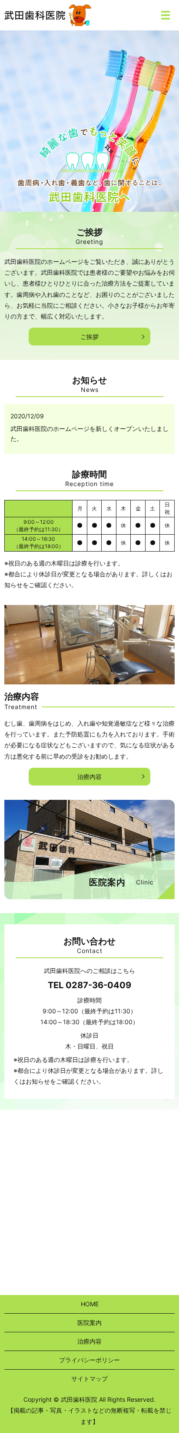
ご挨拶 (89, 336)
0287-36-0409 (98, 985)
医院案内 (89, 1322)
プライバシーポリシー (89, 1360)
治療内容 (89, 776)
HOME (90, 1304)
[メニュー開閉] (165, 15)
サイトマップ (89, 1378)
